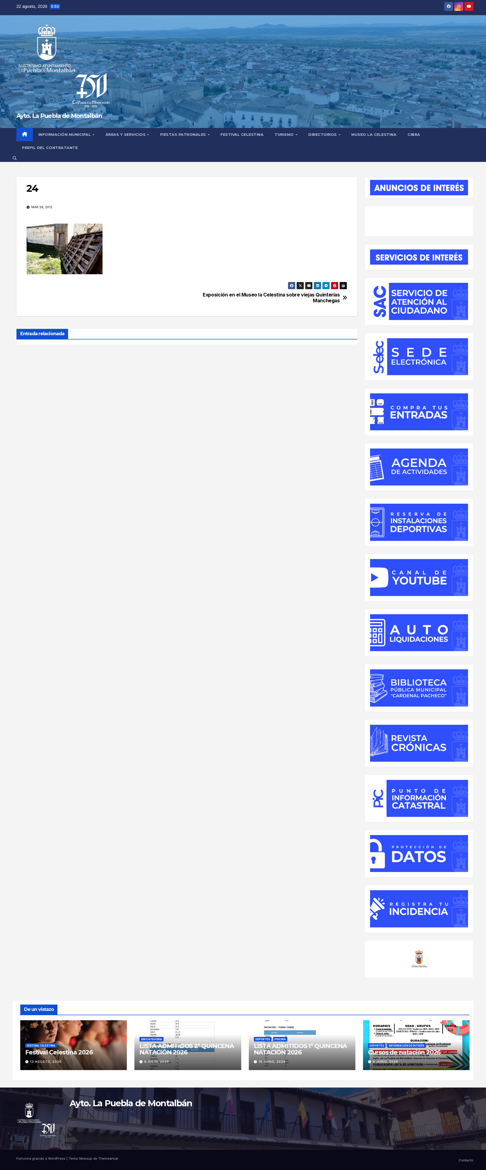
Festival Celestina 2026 (58, 1052)
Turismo (285, 134)
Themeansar (108, 1158)
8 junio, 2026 (385, 1061)
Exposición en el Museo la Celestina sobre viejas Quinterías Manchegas (271, 298)
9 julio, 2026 (156, 1061)
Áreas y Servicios (126, 134)
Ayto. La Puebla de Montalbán (59, 115)
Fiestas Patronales (183, 134)
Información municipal (65, 134)
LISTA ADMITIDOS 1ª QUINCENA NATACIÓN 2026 (300, 1049)
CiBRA (414, 134)
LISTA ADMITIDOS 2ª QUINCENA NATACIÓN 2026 (186, 1049)
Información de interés (406, 1045)
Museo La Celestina (373, 134)
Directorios (323, 134)
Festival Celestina (242, 134)
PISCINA (280, 1039)
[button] (15, 158)
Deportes (262, 1039)
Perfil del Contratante (50, 147)
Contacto (466, 1160)
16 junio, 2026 (272, 1061)
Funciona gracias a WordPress (41, 1158)
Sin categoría (151, 1039)
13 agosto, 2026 (46, 1061)
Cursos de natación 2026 (404, 1052)
